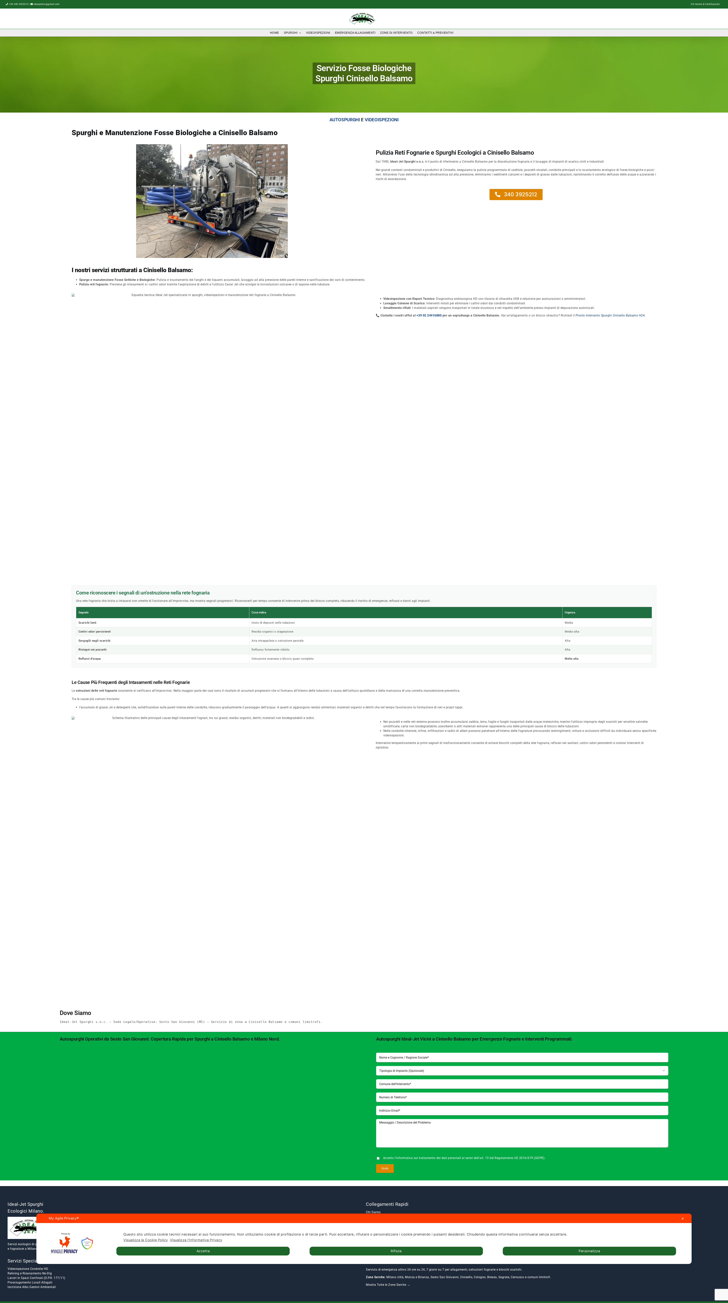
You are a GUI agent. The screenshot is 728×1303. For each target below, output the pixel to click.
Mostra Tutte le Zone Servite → (388, 1285)
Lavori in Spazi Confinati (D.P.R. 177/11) (36, 1278)
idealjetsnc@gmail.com (47, 4)
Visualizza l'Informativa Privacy (196, 1240)
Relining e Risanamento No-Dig (30, 1273)
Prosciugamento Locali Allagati (30, 1282)
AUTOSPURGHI (344, 119)
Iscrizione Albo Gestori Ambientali (32, 1287)
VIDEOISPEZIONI (382, 119)
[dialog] (364, 1239)
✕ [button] (682, 1219)
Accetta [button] (203, 1251)
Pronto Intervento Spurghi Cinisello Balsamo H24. (611, 315)
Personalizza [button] (589, 1251)
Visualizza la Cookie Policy (145, 1240)
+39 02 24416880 (429, 315)
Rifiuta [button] (396, 1251)
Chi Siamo (373, 1212)
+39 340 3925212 (19, 4)
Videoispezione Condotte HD (28, 1269)
